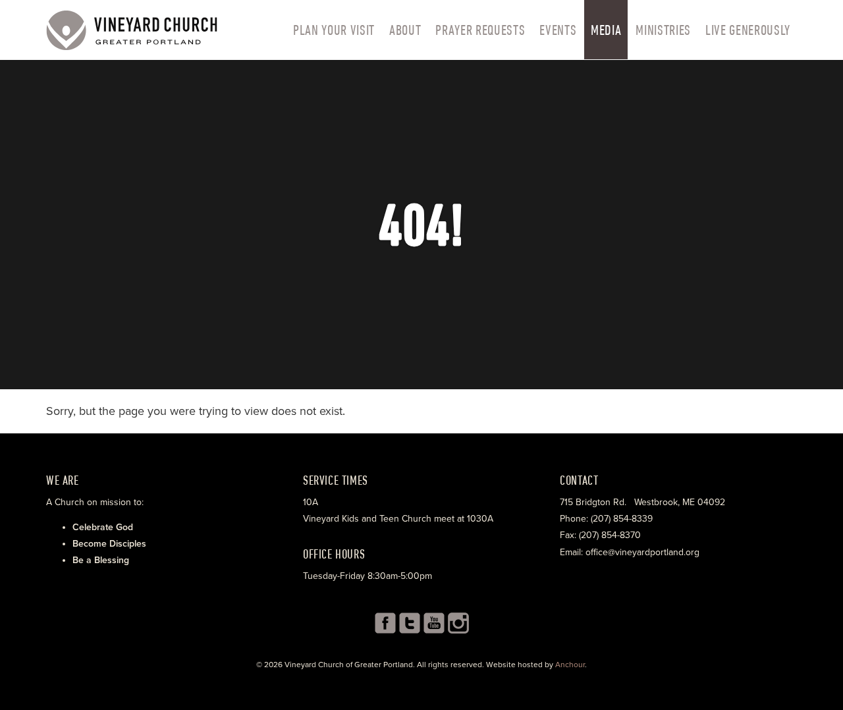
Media (606, 30)
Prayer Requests (480, 30)
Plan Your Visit (334, 30)
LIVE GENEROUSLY (747, 30)
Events (557, 30)
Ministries (663, 30)
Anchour (570, 664)
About (405, 30)
